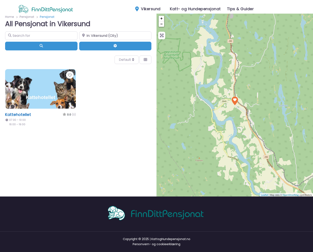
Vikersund (150, 8)
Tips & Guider (240, 8)
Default (125, 59)
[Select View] (145, 60)
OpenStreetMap (291, 194)
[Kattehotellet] (235, 101)
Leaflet (264, 194)
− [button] (161, 24)
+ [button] (161, 18)
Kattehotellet (18, 114)
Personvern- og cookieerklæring (156, 244)
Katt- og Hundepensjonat (195, 8)
